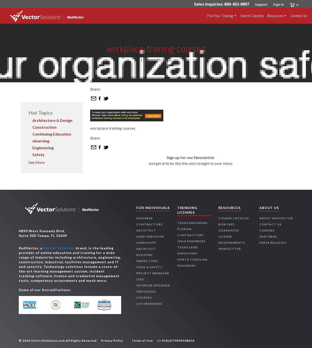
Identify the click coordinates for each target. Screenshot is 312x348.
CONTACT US (270, 224)
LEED (140, 279)
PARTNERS (268, 236)
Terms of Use (142, 340)
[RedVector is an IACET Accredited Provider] (34, 305)
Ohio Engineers (191, 241)
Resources (275, 15)
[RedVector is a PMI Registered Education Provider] (58, 305)
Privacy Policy (112, 340)
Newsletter (229, 249)
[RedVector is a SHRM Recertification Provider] (105, 305)
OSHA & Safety (149, 267)
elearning (40, 140)
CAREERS (266, 230)
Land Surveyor (150, 236)
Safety (38, 154)
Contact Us (299, 15)
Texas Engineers (192, 223)
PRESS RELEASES (272, 242)
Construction (44, 127)
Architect (146, 230)
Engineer (144, 218)
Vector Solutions (59, 248)
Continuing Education (51, 134)
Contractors (149, 224)
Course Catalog (233, 218)
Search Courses (252, 15)
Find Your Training (220, 15)
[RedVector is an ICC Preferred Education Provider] (82, 305)
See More (37, 162)
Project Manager (152, 273)
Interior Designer (153, 285)
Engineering (43, 147)
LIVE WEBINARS (149, 304)
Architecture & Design (52, 120)
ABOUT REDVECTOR (276, 218)
